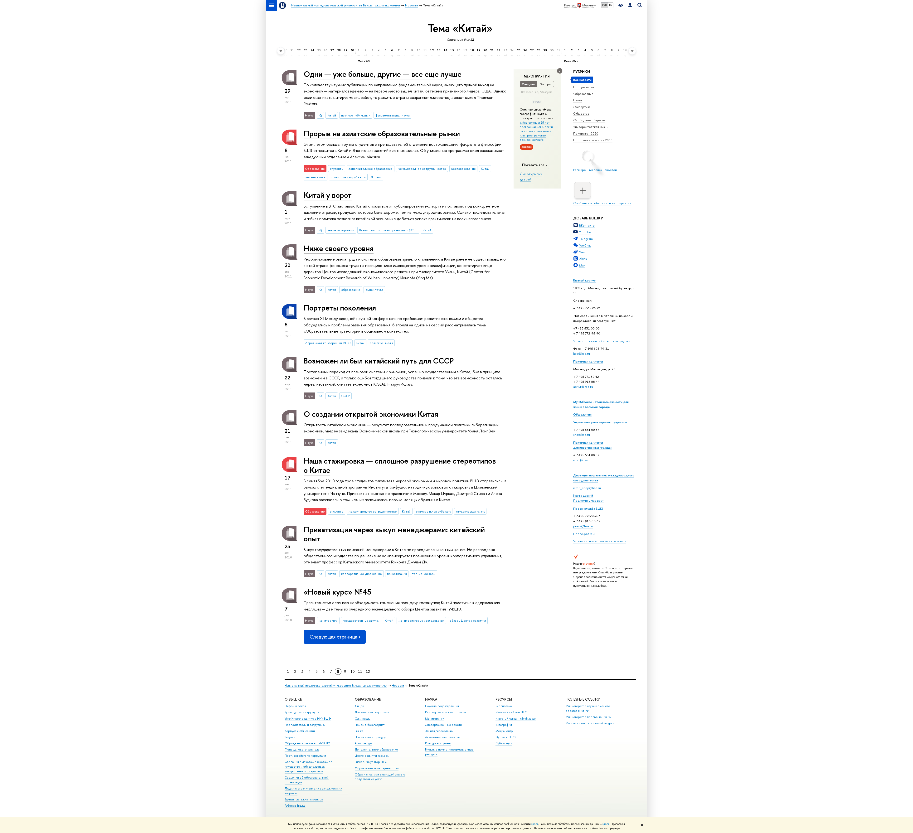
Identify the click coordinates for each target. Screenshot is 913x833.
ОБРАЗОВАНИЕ (368, 699)
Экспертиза (582, 107)
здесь (534, 824)
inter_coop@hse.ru (587, 488)
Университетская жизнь (590, 127)
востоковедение (463, 168)
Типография (503, 725)
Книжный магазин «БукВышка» (515, 719)
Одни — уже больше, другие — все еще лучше (382, 74)
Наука (577, 100)
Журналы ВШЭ (505, 737)
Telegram (586, 239)
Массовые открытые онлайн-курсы (590, 723)
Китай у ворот (328, 195)
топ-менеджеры (424, 573)
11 (360, 671)
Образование (583, 94)
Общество (581, 113)
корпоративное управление (361, 573)
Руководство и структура (302, 712)
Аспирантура (363, 743)
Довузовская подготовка (372, 712)
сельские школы (381, 343)
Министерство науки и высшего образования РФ (588, 708)
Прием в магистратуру (370, 737)
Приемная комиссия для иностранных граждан (592, 445)
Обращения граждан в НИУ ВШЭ (307, 743)
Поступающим (583, 87)
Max (582, 265)
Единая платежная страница (304, 799)
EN (610, 5)
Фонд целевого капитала (302, 749)
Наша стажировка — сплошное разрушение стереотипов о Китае (400, 465)
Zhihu (583, 259)
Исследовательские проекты (445, 712)
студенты (336, 168)
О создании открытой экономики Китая (371, 414)
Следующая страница (333, 637)
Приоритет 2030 (585, 133)
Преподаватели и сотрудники (305, 725)
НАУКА (431, 699)
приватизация (397, 573)
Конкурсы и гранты (438, 743)
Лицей (359, 706)
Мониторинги (434, 719)
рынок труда (374, 289)
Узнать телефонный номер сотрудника (601, 341)
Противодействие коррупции (305, 756)
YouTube (585, 232)
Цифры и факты (295, 706)
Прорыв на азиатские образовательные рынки (382, 133)
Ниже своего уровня (339, 248)
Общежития (582, 414)
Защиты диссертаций (439, 731)
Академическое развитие (442, 737)
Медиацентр (504, 731)
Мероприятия (537, 76)
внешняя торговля (340, 230)
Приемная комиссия (588, 361)
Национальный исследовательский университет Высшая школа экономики (336, 685)
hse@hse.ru (581, 353)
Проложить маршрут (588, 500)
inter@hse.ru (582, 460)
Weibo (583, 252)
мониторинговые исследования (421, 620)
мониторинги (328, 620)
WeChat (585, 245)
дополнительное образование (371, 168)
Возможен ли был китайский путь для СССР (379, 360)
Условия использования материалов (599, 541)
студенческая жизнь (470, 511)
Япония (376, 177)
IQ (320, 115)
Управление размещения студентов (600, 422)
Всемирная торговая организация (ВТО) (388, 230)
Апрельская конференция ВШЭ (328, 343)
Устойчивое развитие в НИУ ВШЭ (308, 719)
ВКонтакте (587, 225)
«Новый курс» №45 (337, 591)
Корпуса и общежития (300, 731)
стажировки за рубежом (348, 177)
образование (350, 289)
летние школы (315, 177)
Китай (331, 115)
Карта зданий (583, 495)
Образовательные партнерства (376, 768)
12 (368, 671)
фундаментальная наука (392, 115)
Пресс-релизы (584, 534)
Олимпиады (362, 719)
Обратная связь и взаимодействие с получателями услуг (380, 776)
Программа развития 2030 (592, 140)
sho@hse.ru (581, 434)
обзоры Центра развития (468, 620)
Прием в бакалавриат (369, 725)
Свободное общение (589, 120)
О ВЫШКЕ (293, 699)
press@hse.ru (583, 526)
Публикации (503, 743)
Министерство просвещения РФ (589, 717)
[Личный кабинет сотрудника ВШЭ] (630, 5)
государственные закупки (361, 620)
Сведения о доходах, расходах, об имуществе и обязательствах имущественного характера (308, 766)
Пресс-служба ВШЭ (588, 508)
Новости (398, 685)
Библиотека (503, 706)
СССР (345, 396)
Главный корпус (584, 280)
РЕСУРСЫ (503, 699)
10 (352, 671)
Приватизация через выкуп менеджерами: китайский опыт (394, 534)
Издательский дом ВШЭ (511, 712)
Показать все (533, 164)
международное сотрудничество (422, 168)
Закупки (290, 737)
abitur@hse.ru (583, 386)
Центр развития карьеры (372, 756)
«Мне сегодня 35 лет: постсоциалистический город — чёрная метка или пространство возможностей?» (536, 131)
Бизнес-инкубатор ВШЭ (371, 762)
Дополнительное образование (376, 749)
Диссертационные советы (443, 725)
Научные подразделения (442, 706)
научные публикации (355, 115)
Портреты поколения (340, 307)
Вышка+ (360, 731)
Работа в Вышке (295, 806)
